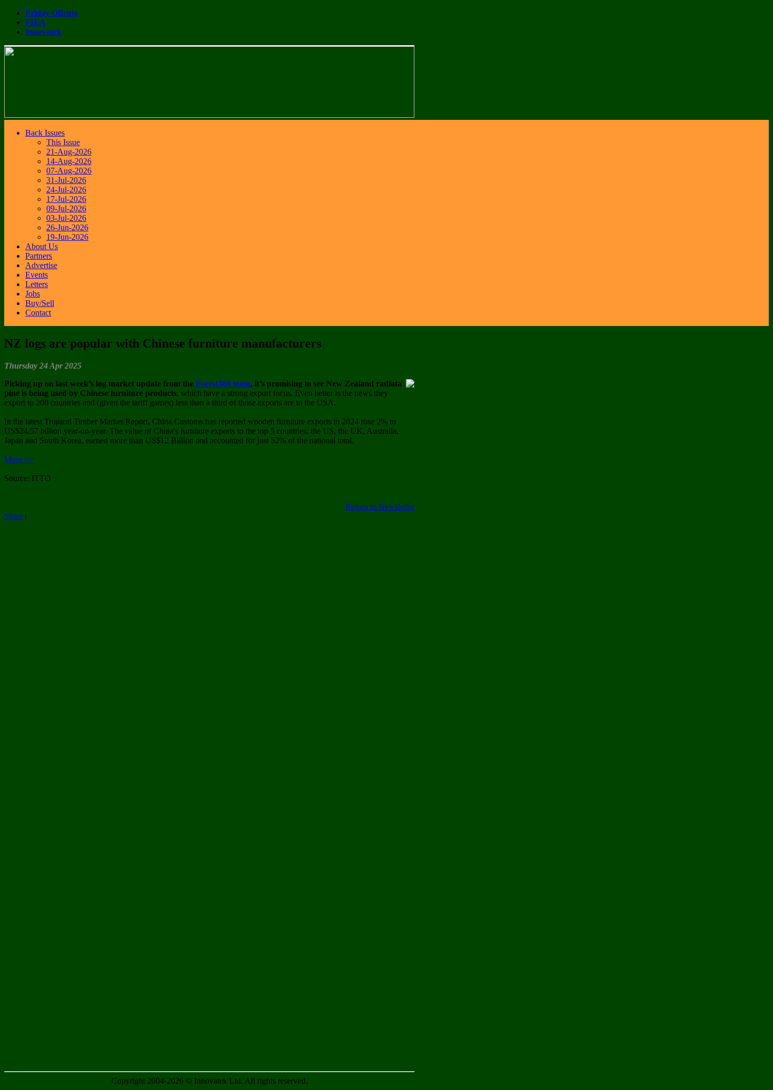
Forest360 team (223, 383)
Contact (38, 312)
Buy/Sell (39, 303)
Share (13, 516)
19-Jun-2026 (67, 236)
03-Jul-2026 (66, 217)
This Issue (63, 142)
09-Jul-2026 (66, 208)
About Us (41, 246)
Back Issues (45, 132)
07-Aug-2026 (68, 170)
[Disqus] (209, 652)
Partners (38, 255)
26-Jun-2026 (67, 227)
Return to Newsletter (379, 506)
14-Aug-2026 (68, 161)
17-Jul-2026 (66, 199)
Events (36, 274)
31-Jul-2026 (66, 180)
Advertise (41, 265)
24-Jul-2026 (66, 189)
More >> (19, 459)
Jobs (32, 293)
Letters (36, 284)
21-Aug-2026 (68, 151)
